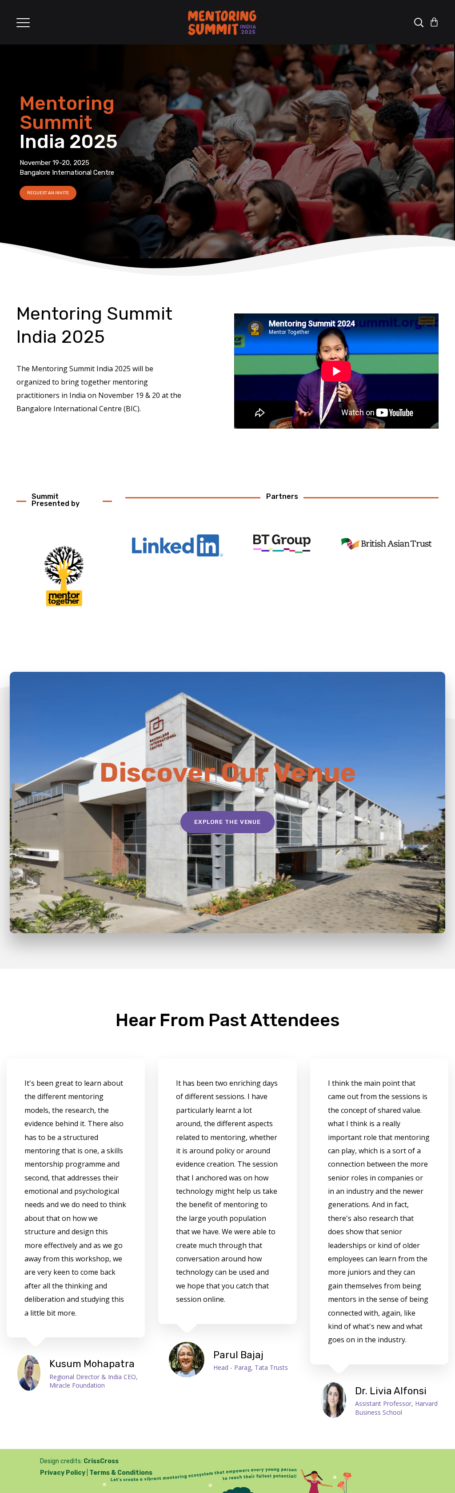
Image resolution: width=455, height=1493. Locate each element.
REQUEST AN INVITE (48, 193)
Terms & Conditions (120, 1473)
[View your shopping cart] (434, 22)
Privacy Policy (62, 1473)
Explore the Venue (227, 822)
